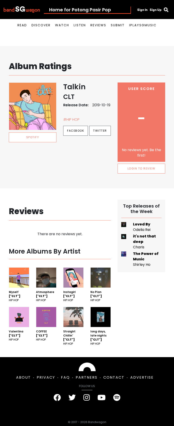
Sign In (142, 10)
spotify (32, 137)
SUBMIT (118, 25)
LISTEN (80, 25)
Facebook (75, 131)
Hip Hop (14, 300)
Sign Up (156, 10)
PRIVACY (46, 377)
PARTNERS (86, 377)
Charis (138, 247)
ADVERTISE (142, 377)
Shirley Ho (141, 264)
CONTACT (113, 377)
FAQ (65, 377)
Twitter (100, 131)
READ (22, 25)
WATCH (62, 25)
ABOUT (23, 377)
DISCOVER (41, 25)
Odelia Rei (141, 229)
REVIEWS (98, 25)
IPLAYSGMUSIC (143, 25)
